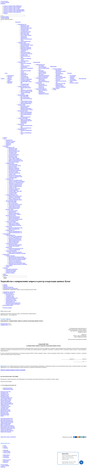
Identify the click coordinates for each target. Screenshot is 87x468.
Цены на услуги (7, 459)
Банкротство (21, 124)
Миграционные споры (23, 95)
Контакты (84, 78)
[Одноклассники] (78, 437)
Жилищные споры (25, 25)
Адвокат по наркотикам (26, 79)
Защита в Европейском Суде (15, 232)
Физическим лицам (7, 388)
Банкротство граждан (6, 411)
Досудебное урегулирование (42, 66)
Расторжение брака (25, 43)
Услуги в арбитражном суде (15, 237)
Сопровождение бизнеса (41, 77)
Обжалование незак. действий (8, 426)
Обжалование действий (26, 120)
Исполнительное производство (13, 302)
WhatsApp (3, 3)
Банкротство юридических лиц (43, 84)
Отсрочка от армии (25, 105)
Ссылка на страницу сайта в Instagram (12, 12)
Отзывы (5, 446)
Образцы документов (72, 78)
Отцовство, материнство (26, 53)
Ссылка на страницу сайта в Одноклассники (13, 9)
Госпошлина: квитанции (73, 76)
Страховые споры (25, 29)
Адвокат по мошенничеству (24, 73)
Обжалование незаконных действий (44, 93)
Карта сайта (6, 460)
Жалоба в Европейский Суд (15, 231)
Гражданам (18, 22)
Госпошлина (6, 457)
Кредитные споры (25, 32)
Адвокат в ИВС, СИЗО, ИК (15, 191)
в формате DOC (4, 323)
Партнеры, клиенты (9, 77)
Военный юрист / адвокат (27, 109)
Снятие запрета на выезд (26, 102)
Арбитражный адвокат (44, 75)
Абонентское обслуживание (42, 80)
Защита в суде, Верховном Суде (16, 182)
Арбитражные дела (40, 64)
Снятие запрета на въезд (26, 101)
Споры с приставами (23, 118)
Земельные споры (25, 26)
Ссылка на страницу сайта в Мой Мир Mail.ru (14, 10)
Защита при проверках (41, 88)
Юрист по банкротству (26, 127)
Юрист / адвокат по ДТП (26, 91)
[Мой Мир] (80, 437)
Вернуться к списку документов (8, 436)
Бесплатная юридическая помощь (61, 70)
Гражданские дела (22, 24)
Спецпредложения (57, 68)
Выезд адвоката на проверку (43, 90)
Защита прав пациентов (26, 112)
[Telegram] (85, 437)
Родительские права (25, 52)
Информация (53, 66)
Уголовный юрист (25, 84)
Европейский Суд (22, 129)
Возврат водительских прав (15, 196)
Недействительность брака (15, 175)
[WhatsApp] (81, 437)
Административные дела (24, 86)
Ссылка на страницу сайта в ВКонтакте (12, 5)
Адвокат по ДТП (25, 77)
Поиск (5, 277)
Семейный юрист (25, 60)
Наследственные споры (26, 27)
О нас (6, 73)
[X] (76, 437)
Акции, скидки (6, 452)
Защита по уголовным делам (15, 180)
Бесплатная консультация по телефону (59, 73)
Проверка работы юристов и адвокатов (61, 86)
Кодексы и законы (74, 82)
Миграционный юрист (26, 103)
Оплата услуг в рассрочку (59, 79)
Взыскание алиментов (26, 47)
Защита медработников (26, 113)
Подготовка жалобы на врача (15, 219)
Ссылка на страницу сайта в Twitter (11, 8)
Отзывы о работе (9, 80)
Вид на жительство (25, 97)
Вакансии (9, 82)
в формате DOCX (5, 324)
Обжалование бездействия (24, 122)
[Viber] (83, 437)
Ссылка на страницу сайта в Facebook (12, 7)
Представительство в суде (7, 419)
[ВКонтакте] (74, 437)
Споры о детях (24, 54)
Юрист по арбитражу (43, 76)
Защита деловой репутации (42, 73)
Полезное (69, 73)
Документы (6, 456)
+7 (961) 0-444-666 (5, 2)
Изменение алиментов (26, 48)
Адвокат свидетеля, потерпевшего (25, 66)
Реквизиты (9, 81)
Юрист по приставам (25, 119)
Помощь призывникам (26, 108)
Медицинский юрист (26, 116)
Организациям (37, 62)
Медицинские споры (23, 110)
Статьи (54, 89)
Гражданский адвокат (26, 41)
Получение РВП (24, 96)
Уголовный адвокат (25, 80)
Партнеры (5, 447)
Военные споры (21, 104)
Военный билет (24, 107)
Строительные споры (26, 31)
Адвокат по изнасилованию (24, 76)
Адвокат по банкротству (41, 87)
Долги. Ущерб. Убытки (26, 35)
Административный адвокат (15, 199)
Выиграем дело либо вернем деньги (60, 84)
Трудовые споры (24, 30)
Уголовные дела (21, 62)
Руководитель (10, 75)
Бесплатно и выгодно (6, 391)
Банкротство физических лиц (15, 227)
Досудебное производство (7, 418)
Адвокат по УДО (24, 85)
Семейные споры (22, 42)
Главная (2, 78)
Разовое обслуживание (44, 81)
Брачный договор (25, 46)
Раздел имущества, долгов (27, 45)
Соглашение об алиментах (24, 50)
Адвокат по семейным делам (15, 176)
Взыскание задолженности (42, 71)
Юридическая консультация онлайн (61, 76)
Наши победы (56, 88)
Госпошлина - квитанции (9, 291)
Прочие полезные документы (13, 304)
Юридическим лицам (8, 389)
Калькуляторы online (10, 271)
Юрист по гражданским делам (16, 160)
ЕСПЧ (2, 415)
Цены (80, 78)
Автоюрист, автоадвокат (26, 90)
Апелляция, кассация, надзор (15, 183)
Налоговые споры (25, 34)
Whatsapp (5, 13)
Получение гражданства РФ (15, 204)
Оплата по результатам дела (15, 261)
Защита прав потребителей (24, 37)
